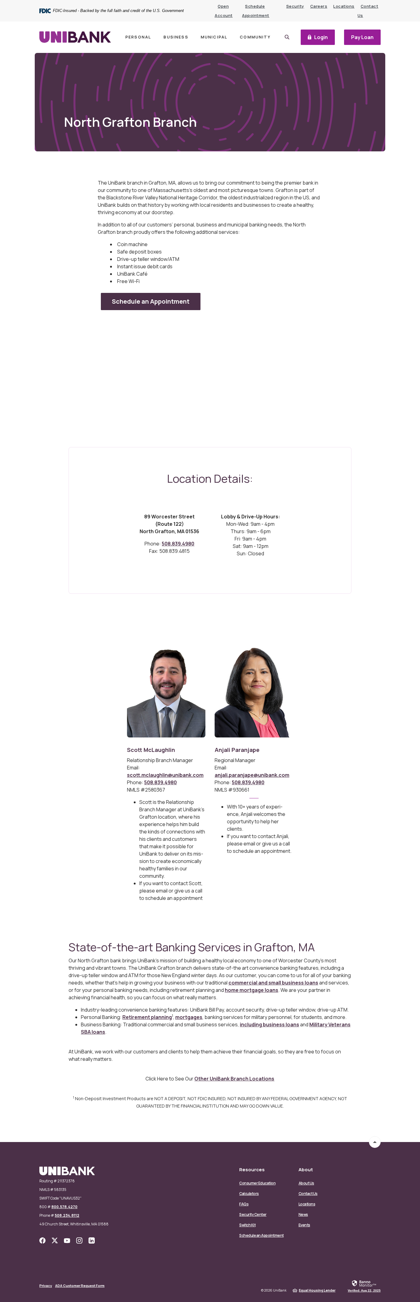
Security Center (253, 1214)
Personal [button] (138, 37)
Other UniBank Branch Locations (234, 1078)
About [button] (306, 1170)
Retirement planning (147, 1017)
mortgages (188, 1017)
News (303, 1214)
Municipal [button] (214, 37)
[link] (364, 1286)
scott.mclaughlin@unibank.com (165, 775)
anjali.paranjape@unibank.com (252, 775)
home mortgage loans (251, 990)
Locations (344, 6)
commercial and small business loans (273, 982)
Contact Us (308, 1193)
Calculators (249, 1193)
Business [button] (176, 37)
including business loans (269, 1024)
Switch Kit (247, 1225)
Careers (318, 6)
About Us (306, 1183)
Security (295, 6)
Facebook (42, 1240)
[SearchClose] (287, 37)
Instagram (79, 1240)
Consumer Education (257, 1183)
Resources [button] (252, 1170)
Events (304, 1225)
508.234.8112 (67, 1215)
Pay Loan (366, 38)
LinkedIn (92, 1240)
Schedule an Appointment (261, 1235)
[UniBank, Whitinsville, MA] (75, 37)
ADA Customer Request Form (80, 1285)
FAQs (243, 1204)
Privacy (45, 1285)
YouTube (67, 1240)
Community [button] (255, 37)
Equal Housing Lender (317, 1290)
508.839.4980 (178, 543)
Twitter (55, 1240)
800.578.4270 (64, 1206)
